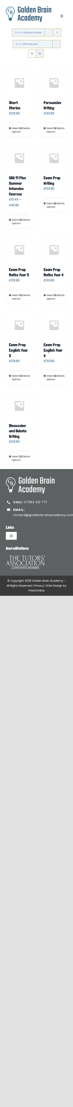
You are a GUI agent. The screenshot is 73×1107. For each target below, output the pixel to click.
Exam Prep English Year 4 (53, 350)
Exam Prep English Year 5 (18, 350)
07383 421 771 (35, 502)
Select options (15, 130)
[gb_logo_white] (30, 478)
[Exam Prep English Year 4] (54, 325)
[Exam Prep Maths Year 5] (19, 249)
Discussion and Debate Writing (17, 431)
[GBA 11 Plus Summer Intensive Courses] (19, 158)
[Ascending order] (57, 33)
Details (26, 128)
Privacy (39, 586)
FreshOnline (37, 590)
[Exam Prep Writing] (54, 158)
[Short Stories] (19, 83)
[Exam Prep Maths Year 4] (54, 249)
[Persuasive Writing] (54, 83)
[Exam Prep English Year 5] (19, 325)
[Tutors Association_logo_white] (25, 554)
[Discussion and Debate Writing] (19, 405)
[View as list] (40, 53)
